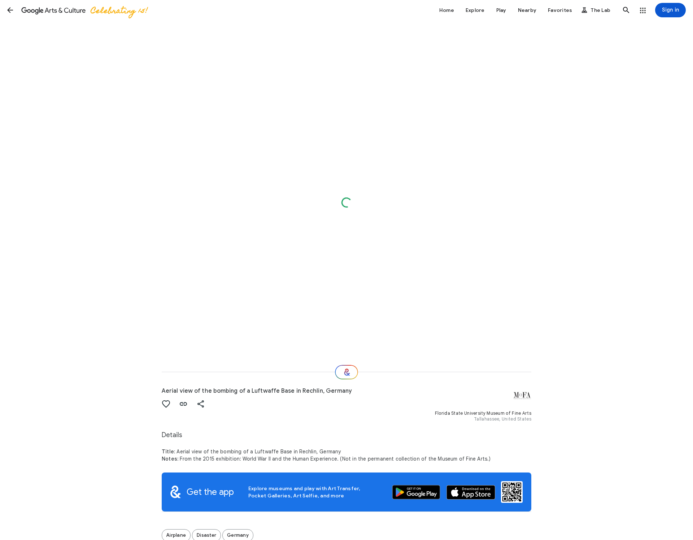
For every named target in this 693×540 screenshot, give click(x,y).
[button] (10, 10)
